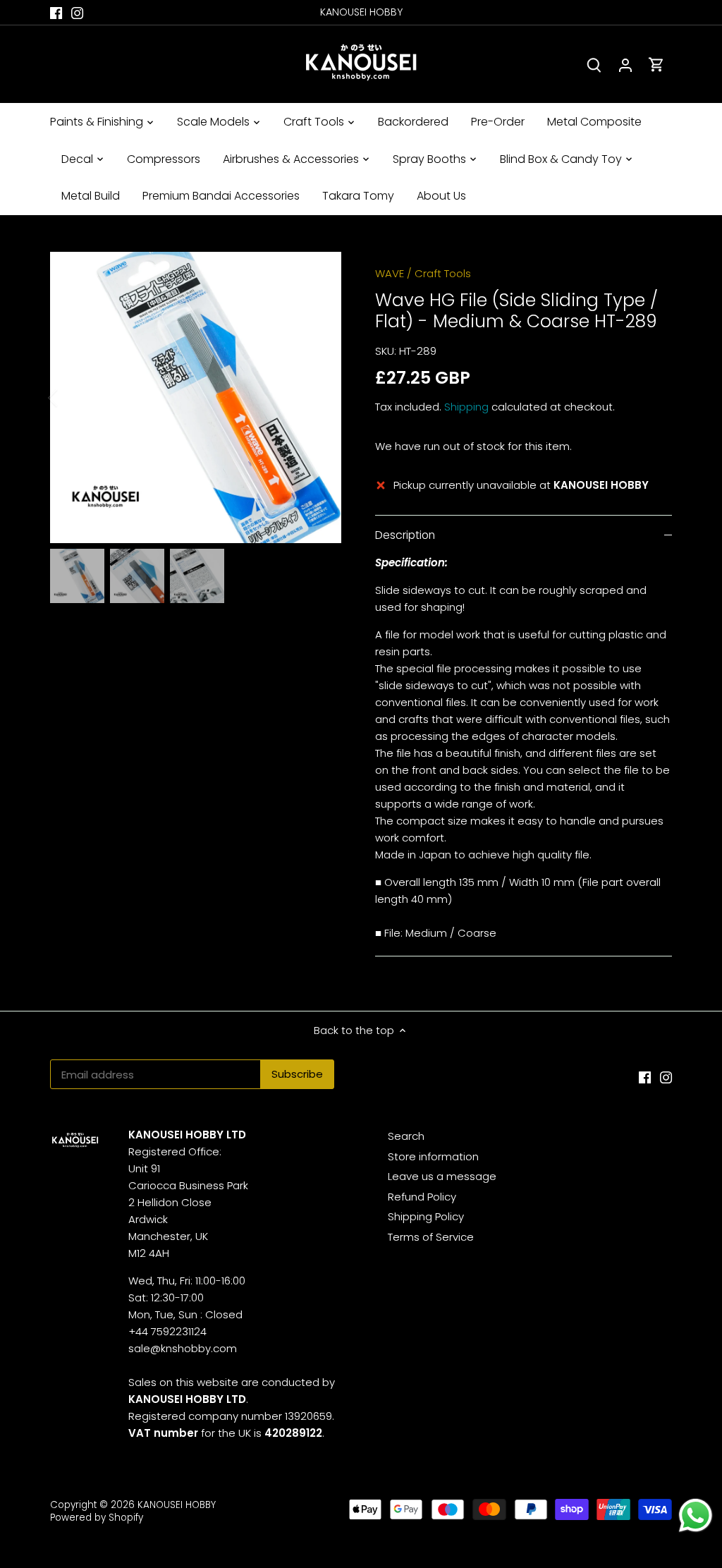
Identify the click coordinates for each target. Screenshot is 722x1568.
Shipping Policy (426, 1216)
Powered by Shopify (96, 1517)
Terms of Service (431, 1236)
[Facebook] (56, 12)
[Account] (625, 64)
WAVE (389, 273)
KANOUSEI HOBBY (176, 1505)
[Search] (594, 64)
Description (405, 535)
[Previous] (71, 398)
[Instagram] (77, 12)
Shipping (466, 406)
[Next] (320, 398)
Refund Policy (422, 1196)
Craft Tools (443, 273)
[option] (195, 397)
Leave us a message (442, 1176)
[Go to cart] (656, 64)
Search (406, 1136)
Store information (433, 1156)
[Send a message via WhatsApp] (695, 1515)
